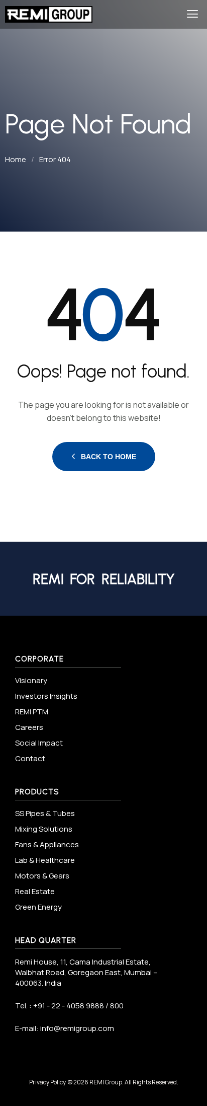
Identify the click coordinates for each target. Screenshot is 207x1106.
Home (15, 159)
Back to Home (108, 457)
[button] (192, 14)
